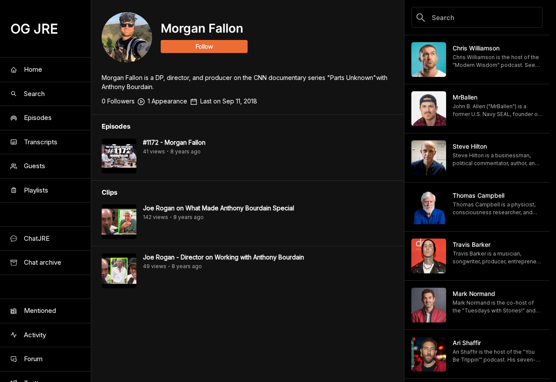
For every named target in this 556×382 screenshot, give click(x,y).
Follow (204, 46)
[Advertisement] (247, 362)
